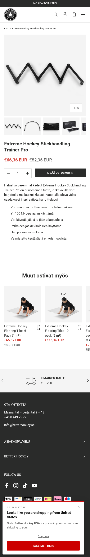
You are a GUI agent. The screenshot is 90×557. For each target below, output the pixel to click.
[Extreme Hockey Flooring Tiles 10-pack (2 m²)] (63, 304)
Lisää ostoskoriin (60, 172)
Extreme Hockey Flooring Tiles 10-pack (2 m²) (57, 330)
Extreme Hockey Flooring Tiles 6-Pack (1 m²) (15, 330)
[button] (74, 14)
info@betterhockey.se (19, 425)
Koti (6, 28)
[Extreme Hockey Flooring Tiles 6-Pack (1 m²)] (22, 304)
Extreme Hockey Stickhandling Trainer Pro (34, 28)
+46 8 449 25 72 (15, 417)
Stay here (43, 536)
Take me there (43, 545)
